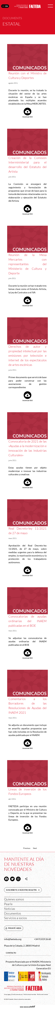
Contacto (11, 953)
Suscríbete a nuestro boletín (24, 890)
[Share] (26, 878)
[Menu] (50, 6)
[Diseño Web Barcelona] (27, 1007)
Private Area (14, 928)
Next (35, 848)
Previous (26, 848)
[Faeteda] (27, 6)
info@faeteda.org (12, 939)
